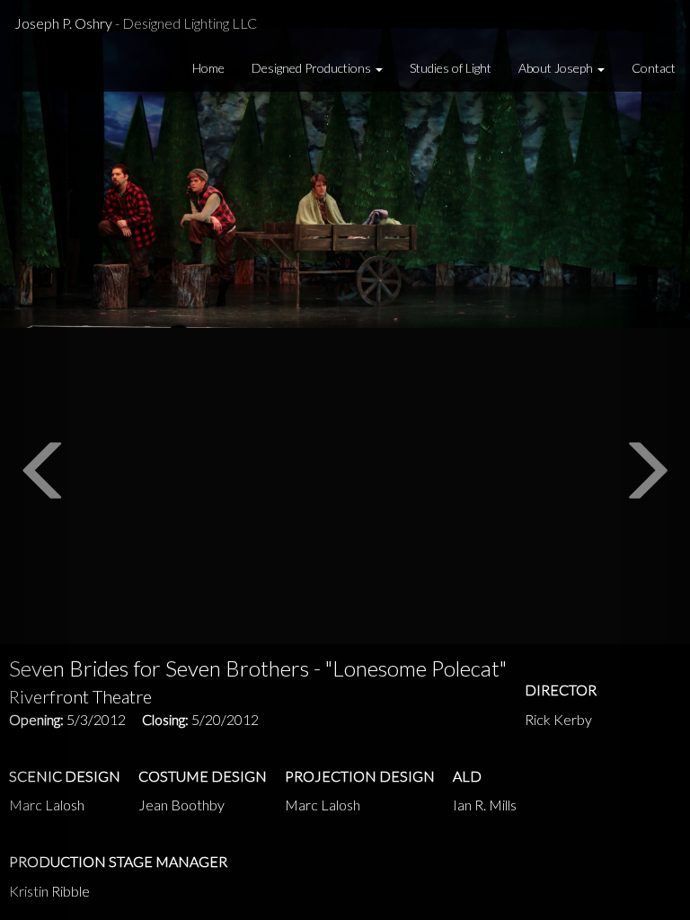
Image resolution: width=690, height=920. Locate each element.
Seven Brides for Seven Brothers (258, 668)
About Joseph (557, 67)
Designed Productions (313, 67)
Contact (654, 67)
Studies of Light (450, 67)
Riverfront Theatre (80, 696)
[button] (34, 460)
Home (208, 67)
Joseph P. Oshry (135, 22)
